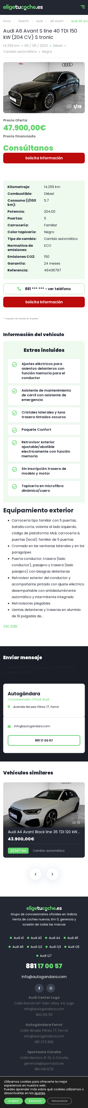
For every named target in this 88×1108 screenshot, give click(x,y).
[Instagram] (50, 988)
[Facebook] (39, 988)
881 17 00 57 (44, 740)
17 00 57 (44, 966)
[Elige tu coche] (23, 7)
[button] (44, 158)
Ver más (10, 625)
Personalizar (59, 1101)
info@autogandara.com (44, 976)
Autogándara (24, 693)
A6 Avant (57, 21)
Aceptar (13, 1101)
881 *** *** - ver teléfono (47, 288)
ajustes (39, 1093)
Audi (39, 21)
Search (23, 21)
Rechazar (35, 1101)
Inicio (7, 21)
